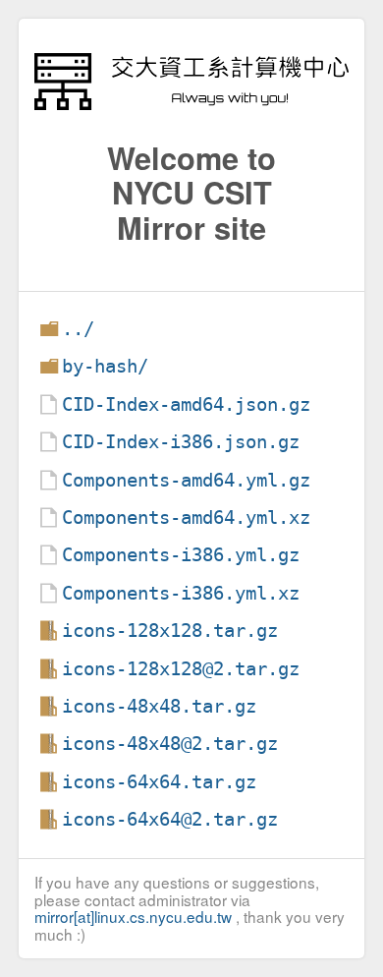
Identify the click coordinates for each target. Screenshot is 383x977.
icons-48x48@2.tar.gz (170, 743)
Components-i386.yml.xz (181, 593)
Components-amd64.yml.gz (186, 480)
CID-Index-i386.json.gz (181, 442)
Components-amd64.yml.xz (186, 517)
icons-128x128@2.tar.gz (181, 669)
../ (78, 328)
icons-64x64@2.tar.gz (170, 819)
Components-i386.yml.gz (181, 555)
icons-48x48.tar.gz (159, 706)
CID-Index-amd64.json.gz (186, 404)
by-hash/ (105, 366)
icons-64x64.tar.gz (159, 782)
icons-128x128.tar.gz (170, 630)
